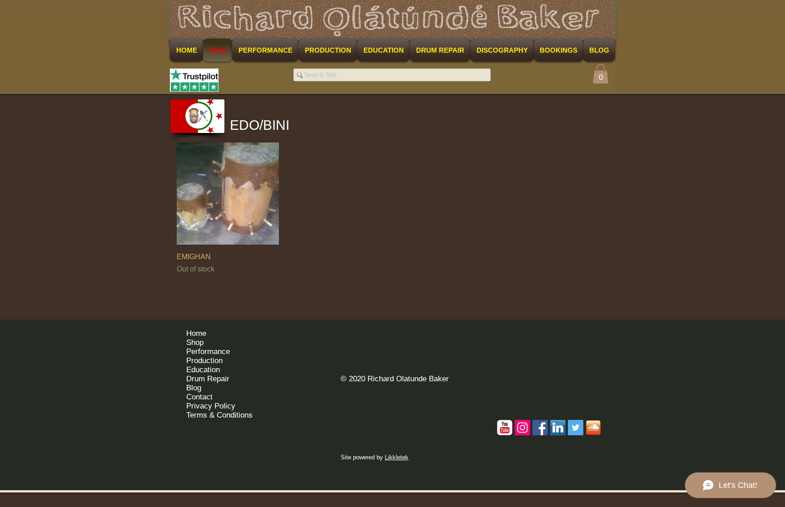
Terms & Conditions (219, 415)
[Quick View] (228, 194)
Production (204, 360)
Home (196, 333)
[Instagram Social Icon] (522, 427)
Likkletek (396, 457)
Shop (195, 342)
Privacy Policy (210, 406)
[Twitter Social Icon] (575, 427)
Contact (199, 397)
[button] (600, 74)
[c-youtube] (504, 427)
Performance (208, 351)
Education (203, 369)
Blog (193, 388)
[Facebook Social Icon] (540, 427)
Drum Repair (207, 378)
